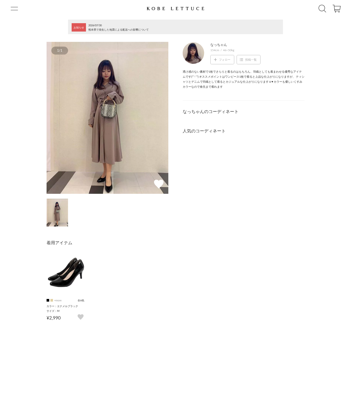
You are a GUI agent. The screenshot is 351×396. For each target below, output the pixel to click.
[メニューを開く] (14, 8)
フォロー (224, 59)
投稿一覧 (251, 59)
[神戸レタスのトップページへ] (175, 8)
